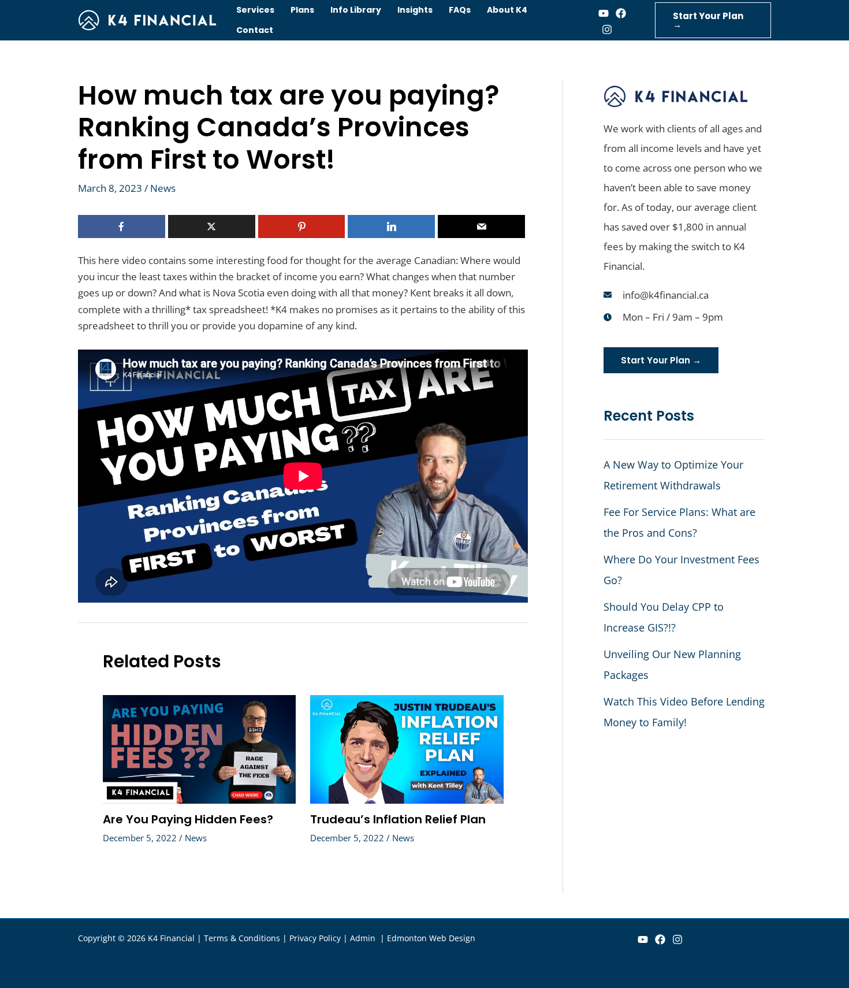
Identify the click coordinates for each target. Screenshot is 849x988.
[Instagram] (607, 29)
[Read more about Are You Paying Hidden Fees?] (199, 748)
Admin (364, 938)
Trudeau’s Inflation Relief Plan (398, 819)
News (163, 188)
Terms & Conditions (242, 938)
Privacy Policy (315, 938)
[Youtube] (603, 13)
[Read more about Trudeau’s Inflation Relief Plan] (407, 748)
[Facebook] (621, 13)
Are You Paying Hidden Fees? (188, 819)
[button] (713, 20)
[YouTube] (643, 939)
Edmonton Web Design (431, 938)
